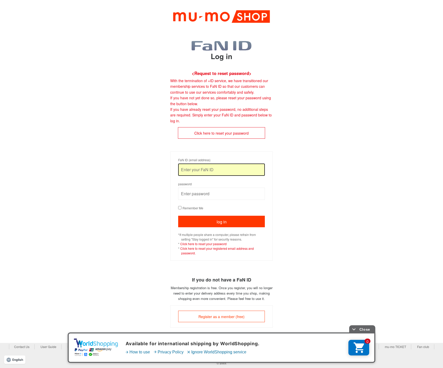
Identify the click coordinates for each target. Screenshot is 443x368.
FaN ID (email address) (194, 160)
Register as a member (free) (221, 316)
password (185, 184)
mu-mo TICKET (395, 346)
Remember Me (193, 208)
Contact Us (21, 346)
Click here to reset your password (221, 133)
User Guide (48, 346)
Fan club (423, 346)
